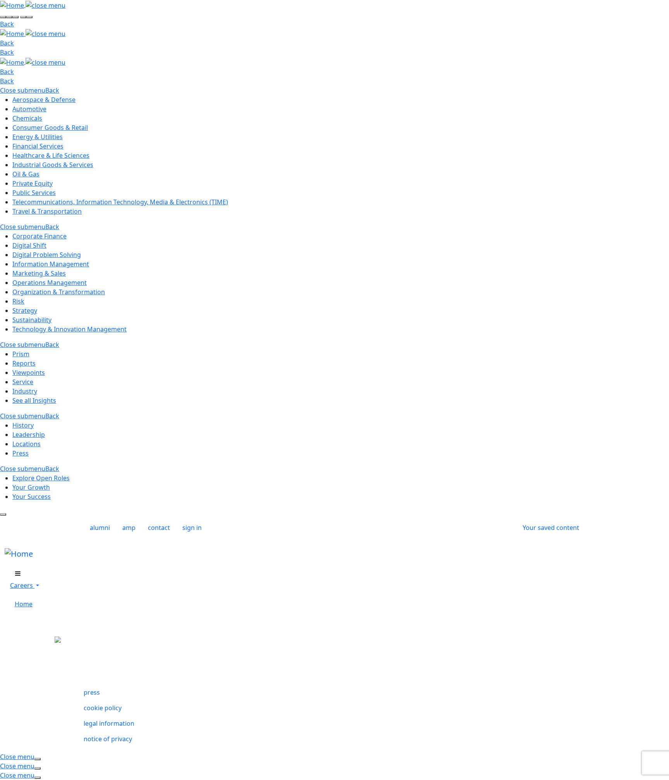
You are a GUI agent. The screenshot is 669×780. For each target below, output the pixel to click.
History (23, 425)
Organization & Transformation (58, 292)
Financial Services (37, 146)
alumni (100, 527)
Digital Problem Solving (46, 254)
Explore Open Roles (41, 478)
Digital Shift (29, 245)
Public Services (34, 192)
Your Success (31, 496)
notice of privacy (108, 739)
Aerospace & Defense (43, 99)
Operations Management (49, 282)
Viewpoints (28, 372)
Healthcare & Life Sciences (50, 155)
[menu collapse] (18, 573)
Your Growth (31, 487)
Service (22, 382)
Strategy (24, 310)
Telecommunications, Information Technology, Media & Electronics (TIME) (120, 202)
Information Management (50, 264)
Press (20, 453)
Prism (20, 354)
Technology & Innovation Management (69, 329)
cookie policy (103, 708)
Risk (18, 301)
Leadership (28, 434)
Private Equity (32, 183)
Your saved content (551, 527)
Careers (22, 585)
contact (159, 527)
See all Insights (34, 400)
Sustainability (31, 320)
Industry (24, 391)
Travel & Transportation (47, 211)
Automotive (29, 109)
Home (24, 604)
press (92, 692)
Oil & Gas (25, 174)
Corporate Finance (39, 236)
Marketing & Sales (39, 273)
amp (129, 527)
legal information (109, 723)
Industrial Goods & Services (52, 164)
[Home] (13, 4)
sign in (192, 527)
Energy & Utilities (37, 137)
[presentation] (3, 17)
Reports (24, 363)
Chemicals (27, 118)
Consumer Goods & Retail (50, 127)
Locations (26, 444)
